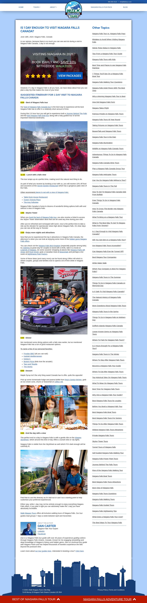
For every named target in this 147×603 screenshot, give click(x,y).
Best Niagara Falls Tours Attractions (106, 482)
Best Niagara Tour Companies (104, 257)
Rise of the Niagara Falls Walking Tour (107, 470)
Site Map (47, 590)
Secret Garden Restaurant (47, 186)
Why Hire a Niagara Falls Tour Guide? (107, 395)
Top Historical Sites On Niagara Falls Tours (109, 378)
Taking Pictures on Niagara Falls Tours (107, 125)
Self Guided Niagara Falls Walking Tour (108, 453)
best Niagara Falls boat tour (38, 116)
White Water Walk (99, 263)
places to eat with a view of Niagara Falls (52, 192)
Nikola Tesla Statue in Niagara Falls (106, 48)
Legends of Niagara (28, 250)
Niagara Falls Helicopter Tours (104, 175)
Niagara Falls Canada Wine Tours (105, 163)
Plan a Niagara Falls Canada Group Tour (108, 169)
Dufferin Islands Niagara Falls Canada (107, 326)
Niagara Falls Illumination (102, 143)
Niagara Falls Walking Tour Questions (107, 82)
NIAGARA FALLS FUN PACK (101, 7)
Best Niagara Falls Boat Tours (104, 412)
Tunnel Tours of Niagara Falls (104, 447)
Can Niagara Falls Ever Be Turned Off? (108, 252)
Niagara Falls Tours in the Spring (105, 312)
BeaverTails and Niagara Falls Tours (106, 131)
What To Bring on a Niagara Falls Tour (107, 217)
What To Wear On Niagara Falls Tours (107, 383)
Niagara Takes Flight (100, 108)
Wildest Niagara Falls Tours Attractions (107, 430)
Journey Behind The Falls (76, 114)
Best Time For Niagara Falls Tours (106, 389)
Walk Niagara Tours (28, 513)
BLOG (125, 7)
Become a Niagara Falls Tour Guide (106, 366)
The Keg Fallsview (31, 202)
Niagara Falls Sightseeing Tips (104, 511)
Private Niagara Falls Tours (103, 436)
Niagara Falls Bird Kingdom (49, 246)
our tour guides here (43, 551)
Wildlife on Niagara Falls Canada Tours (107, 149)
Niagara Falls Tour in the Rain (104, 137)
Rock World (34, 252)
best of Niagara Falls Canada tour (37, 107)
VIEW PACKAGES (69, 75)
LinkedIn (41, 531)
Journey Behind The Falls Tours (105, 465)
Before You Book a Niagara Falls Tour (107, 407)
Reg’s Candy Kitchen (73, 380)
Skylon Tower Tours (100, 441)
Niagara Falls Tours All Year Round (106, 120)
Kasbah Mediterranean (33, 356)
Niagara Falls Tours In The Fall (104, 186)
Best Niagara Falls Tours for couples (106, 401)
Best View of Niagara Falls (102, 488)
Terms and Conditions (116, 590)
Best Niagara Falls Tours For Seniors (107, 418)
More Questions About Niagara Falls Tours (109, 306)
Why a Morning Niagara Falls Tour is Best (108, 96)
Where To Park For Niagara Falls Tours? (108, 340)
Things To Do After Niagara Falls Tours (107, 424)
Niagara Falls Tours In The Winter (105, 354)
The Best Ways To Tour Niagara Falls (107, 523)
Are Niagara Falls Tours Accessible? (106, 246)
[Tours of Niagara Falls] (73, 9)
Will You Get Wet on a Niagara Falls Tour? (109, 240)
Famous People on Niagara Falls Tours (107, 114)
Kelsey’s (27, 359)
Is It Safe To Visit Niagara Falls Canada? (108, 292)
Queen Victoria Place (32, 200)
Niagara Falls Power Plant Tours (105, 459)
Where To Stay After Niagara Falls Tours (108, 360)
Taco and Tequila (30, 364)
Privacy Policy (103, 590)
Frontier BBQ (29, 354)
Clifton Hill (59, 382)
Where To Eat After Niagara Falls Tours (107, 372)
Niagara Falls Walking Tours (103, 499)
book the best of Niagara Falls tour (42, 217)
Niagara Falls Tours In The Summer (106, 277)
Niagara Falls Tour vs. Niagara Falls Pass (108, 34)
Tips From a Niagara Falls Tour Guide (107, 54)
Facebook (42, 534)
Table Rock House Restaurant (36, 197)
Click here (80, 551)
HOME (21, 7)
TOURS (36, 7)
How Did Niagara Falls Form (103, 102)
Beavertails (64, 252)
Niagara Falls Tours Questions (104, 494)
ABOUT (53, 7)
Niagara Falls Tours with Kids (104, 60)
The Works (28, 367)
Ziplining (26, 248)
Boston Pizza (29, 362)
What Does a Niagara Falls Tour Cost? (107, 517)
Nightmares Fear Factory (37, 254)
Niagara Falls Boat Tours (102, 476)
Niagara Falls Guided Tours (103, 505)
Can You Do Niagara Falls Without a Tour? (109, 180)
